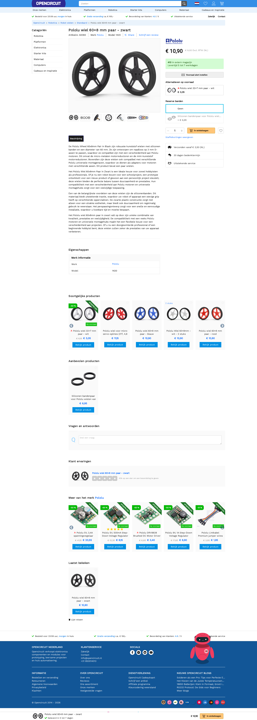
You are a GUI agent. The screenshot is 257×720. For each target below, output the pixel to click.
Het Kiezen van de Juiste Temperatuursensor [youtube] (201, 681)
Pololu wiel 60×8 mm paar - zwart (110, 473)
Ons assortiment (89, 684)
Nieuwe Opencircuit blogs (194, 673)
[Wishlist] (203, 4)
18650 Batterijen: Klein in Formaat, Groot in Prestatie (201, 684)
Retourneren (38, 681)
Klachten (36, 690)
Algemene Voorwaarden (44, 684)
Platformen (89, 10)
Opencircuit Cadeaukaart (141, 677)
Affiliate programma (139, 684)
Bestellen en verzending (45, 677)
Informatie (39, 673)
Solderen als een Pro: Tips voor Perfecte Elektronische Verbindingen (201, 677)
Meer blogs (183, 690)
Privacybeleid (39, 687)
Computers (160, 10)
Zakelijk (211, 16)
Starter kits (136, 10)
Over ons (85, 677)
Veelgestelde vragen (91, 690)
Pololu (115, 264)
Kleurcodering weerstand (142, 687)
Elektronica (65, 10)
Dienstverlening (139, 673)
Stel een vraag (87, 437)
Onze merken (39, 10)
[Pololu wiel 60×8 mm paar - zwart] (74, 117)
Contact (221, 16)
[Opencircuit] (48, 3)
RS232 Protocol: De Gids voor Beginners (198, 687)
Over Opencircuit (91, 673)
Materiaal (184, 10)
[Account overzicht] (211, 4)
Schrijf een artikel (138, 681)
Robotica (112, 10)
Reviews (84, 681)
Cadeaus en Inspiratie (213, 10)
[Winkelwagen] (220, 4)
